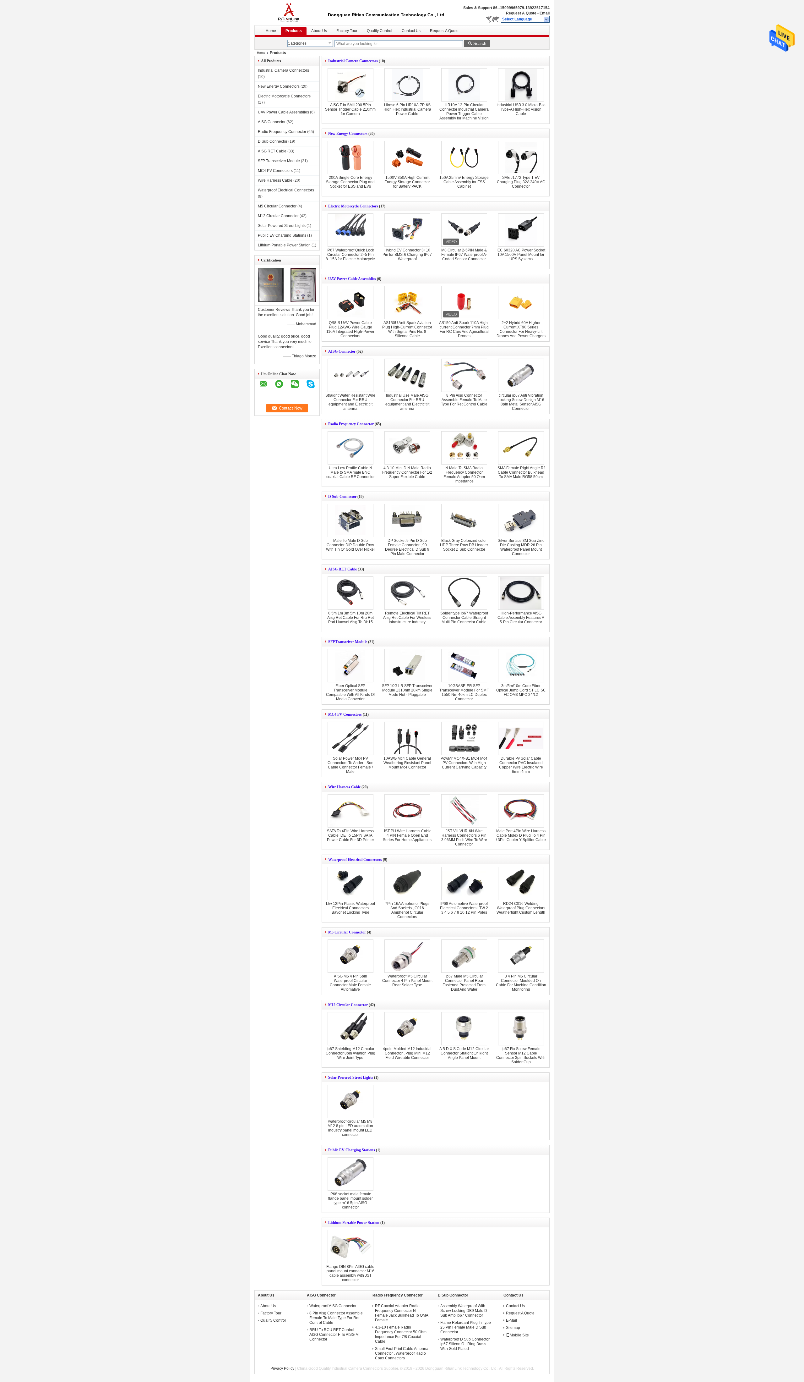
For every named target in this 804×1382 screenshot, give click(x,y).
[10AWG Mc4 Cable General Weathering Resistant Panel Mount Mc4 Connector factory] (407, 738)
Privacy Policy (282, 1368)
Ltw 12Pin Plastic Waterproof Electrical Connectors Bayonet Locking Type (350, 908)
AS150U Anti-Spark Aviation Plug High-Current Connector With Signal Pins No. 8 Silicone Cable (407, 329)
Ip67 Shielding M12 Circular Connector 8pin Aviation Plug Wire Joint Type (350, 1053)
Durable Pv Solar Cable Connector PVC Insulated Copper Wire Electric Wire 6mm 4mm (521, 765)
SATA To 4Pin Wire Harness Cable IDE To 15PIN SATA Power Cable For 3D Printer (350, 835)
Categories (297, 43)
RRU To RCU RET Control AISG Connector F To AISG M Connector (334, 1334)
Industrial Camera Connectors (283, 70)
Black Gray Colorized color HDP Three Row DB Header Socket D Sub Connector (464, 545)
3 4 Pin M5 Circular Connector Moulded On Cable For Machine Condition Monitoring (521, 983)
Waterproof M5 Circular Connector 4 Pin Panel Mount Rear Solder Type (407, 980)
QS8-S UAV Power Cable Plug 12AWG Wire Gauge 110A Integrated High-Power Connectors (350, 329)
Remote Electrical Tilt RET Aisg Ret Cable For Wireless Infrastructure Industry (407, 617)
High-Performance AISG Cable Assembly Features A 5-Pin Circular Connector (520, 617)
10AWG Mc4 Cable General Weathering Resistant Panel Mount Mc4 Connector (407, 762)
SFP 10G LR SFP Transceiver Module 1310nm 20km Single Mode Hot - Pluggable (407, 690)
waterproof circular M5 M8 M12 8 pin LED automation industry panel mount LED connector (350, 1128)
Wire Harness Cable (275, 180)
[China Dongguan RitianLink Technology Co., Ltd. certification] (271, 301)
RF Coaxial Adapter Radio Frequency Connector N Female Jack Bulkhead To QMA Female (401, 1313)
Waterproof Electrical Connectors (286, 190)
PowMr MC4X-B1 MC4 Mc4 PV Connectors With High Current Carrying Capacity (464, 762)
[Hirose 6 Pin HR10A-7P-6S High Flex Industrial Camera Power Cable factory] (407, 85)
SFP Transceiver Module (279, 161)
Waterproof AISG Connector (332, 1306)
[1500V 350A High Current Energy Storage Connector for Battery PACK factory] (407, 157)
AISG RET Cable (272, 151)
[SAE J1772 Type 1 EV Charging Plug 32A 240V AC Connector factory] (521, 157)
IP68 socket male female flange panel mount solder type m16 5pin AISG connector (350, 1200)
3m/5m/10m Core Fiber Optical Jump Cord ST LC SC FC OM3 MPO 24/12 (521, 690)
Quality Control (379, 31)
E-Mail (511, 1320)
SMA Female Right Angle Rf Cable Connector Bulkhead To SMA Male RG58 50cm (521, 472)
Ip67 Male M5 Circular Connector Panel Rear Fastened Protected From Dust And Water (464, 983)
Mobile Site (519, 1335)
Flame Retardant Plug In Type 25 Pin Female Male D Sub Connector (465, 1327)
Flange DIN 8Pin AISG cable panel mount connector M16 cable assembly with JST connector (350, 1273)
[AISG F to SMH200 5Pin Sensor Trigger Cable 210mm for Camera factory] (350, 85)
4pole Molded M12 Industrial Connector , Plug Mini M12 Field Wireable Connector (407, 1053)
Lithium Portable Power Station (284, 245)
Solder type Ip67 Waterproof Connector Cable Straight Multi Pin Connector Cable (464, 617)
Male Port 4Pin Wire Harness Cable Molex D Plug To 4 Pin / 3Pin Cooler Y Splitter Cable (521, 835)
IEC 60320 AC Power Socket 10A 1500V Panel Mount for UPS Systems (521, 254)
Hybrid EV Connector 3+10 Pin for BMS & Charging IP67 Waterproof (407, 254)
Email (545, 13)
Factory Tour (346, 31)
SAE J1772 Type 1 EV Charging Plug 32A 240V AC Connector (521, 182)
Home (271, 31)
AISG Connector (271, 122)
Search (479, 43)
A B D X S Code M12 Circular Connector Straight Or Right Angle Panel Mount (464, 1053)
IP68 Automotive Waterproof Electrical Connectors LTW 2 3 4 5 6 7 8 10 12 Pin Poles (464, 908)
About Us (319, 31)
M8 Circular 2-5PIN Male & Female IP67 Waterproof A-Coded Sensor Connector (464, 254)
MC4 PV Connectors (275, 170)
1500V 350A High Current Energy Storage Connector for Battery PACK (407, 182)
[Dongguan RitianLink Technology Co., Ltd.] (546, 19)
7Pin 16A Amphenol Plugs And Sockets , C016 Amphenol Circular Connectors (407, 910)
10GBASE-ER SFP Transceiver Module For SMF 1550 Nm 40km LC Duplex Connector (464, 692)
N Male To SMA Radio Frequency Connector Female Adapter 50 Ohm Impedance (464, 474)
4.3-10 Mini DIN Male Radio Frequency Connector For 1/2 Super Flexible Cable (407, 472)
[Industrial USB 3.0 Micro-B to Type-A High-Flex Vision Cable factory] (521, 85)
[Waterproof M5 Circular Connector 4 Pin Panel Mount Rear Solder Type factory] (407, 956)
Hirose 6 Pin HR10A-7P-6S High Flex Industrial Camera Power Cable (407, 109)
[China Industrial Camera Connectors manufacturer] (291, 12)
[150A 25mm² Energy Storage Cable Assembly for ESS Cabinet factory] (464, 157)
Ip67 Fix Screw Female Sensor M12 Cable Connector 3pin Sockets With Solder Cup (521, 1055)
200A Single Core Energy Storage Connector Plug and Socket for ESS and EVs (350, 182)
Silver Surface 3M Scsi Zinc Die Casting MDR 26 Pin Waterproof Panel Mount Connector (521, 547)
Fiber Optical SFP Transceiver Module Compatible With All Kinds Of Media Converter (350, 692)
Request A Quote (521, 13)
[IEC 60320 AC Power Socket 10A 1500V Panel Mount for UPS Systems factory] (521, 230)
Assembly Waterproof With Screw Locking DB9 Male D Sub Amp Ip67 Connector (463, 1311)
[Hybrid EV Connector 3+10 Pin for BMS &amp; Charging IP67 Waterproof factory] (407, 230)
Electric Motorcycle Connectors (284, 96)
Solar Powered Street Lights (282, 225)
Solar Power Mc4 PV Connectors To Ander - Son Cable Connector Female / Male (350, 765)
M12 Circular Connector (278, 216)
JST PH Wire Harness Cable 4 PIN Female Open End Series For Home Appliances (407, 835)
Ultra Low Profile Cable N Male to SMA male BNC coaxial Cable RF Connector (350, 472)
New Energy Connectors (279, 86)
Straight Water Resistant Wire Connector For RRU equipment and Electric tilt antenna (350, 402)
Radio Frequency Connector (282, 131)
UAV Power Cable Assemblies (283, 112)
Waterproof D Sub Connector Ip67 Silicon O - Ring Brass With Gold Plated (465, 1344)
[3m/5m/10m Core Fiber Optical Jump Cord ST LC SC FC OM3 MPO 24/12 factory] (521, 665)
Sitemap (513, 1327)
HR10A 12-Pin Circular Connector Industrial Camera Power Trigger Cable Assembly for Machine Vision (464, 111)
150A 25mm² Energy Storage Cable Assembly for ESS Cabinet (464, 182)
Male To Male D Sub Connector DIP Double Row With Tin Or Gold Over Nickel (350, 545)
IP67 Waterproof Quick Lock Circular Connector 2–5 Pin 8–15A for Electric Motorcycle (350, 254)
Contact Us (411, 31)
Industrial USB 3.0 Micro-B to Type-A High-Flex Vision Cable (521, 109)
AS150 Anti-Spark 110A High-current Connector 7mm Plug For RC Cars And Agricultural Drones (464, 329)
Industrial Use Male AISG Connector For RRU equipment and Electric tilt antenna (407, 402)
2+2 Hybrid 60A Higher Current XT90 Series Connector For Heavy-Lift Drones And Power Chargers (521, 329)
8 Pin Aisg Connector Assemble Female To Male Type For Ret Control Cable (464, 399)
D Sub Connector (272, 141)
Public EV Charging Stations (282, 235)
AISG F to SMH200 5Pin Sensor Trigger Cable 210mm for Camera (350, 109)
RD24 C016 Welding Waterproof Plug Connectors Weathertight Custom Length (521, 908)
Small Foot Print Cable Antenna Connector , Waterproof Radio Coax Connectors (401, 1353)
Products (293, 31)
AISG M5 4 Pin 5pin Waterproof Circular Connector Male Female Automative (350, 983)
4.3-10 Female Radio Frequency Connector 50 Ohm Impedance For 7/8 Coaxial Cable (400, 1334)
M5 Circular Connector (277, 206)
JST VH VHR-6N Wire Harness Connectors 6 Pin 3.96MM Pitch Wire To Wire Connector (464, 837)
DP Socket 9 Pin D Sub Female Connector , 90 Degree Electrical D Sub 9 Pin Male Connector (407, 547)
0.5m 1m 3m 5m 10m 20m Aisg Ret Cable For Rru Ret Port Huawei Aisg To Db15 (350, 617)
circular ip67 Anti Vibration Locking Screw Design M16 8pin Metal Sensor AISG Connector (520, 402)
